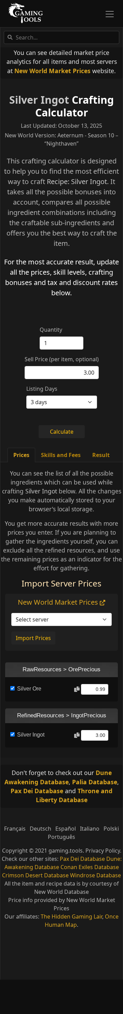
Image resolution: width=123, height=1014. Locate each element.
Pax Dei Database (37, 791)
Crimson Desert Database (35, 875)
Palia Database (94, 782)
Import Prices (33, 638)
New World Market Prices (52, 71)
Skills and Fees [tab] (61, 455)
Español (65, 828)
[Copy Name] (77, 689)
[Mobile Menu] (110, 14)
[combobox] (61, 37)
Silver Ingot (39, 100)
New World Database (61, 892)
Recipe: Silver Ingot (77, 181)
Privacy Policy (102, 850)
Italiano (89, 828)
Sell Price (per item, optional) (62, 359)
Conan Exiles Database (89, 867)
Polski (111, 828)
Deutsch (40, 828)
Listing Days (41, 388)
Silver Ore (29, 689)
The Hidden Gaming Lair (71, 916)
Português (61, 837)
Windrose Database (95, 875)
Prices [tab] (21, 455)
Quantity (51, 329)
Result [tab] (101, 455)
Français (15, 828)
